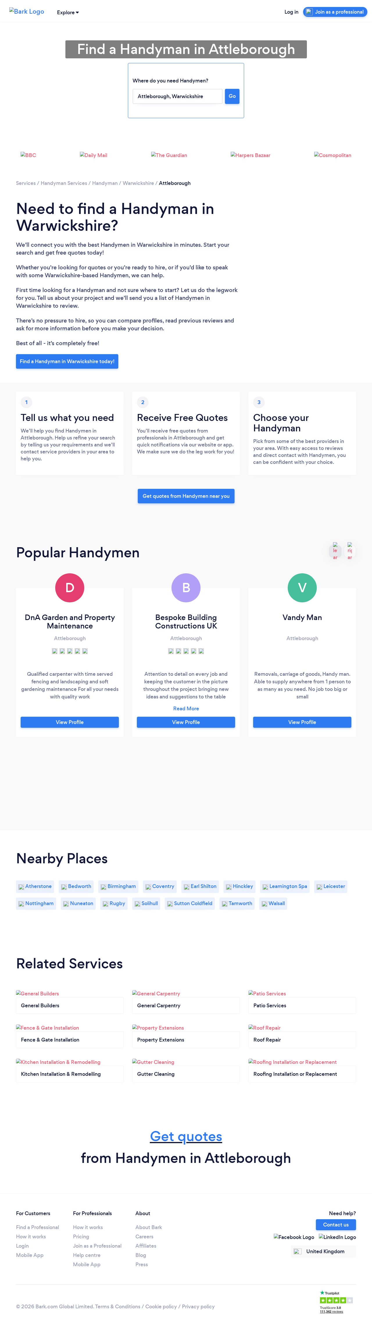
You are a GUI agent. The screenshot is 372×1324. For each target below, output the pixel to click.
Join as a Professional (97, 1245)
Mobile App (30, 1255)
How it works (31, 1236)
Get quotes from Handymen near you (186, 496)
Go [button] (232, 96)
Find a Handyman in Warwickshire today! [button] (67, 361)
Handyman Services (64, 183)
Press (141, 1264)
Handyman (105, 183)
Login (22, 1245)
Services (26, 183)
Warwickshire (138, 183)
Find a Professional (37, 1227)
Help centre (87, 1255)
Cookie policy (161, 1306)
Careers (144, 1236)
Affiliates (145, 1245)
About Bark (148, 1227)
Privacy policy (198, 1306)
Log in (291, 11)
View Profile (70, 722)
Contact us (336, 1224)
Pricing (81, 1236)
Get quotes (186, 1136)
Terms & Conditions (117, 1306)
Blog (140, 1255)
